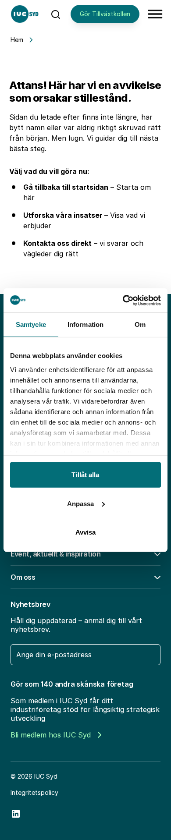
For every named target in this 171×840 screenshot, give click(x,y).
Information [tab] (85, 324)
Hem (17, 39)
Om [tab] (140, 324)
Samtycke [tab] (31, 324)
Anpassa (80, 503)
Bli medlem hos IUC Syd (51, 734)
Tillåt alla (85, 474)
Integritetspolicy (34, 792)
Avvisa (85, 532)
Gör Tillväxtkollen (105, 14)
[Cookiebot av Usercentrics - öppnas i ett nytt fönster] (123, 300)
